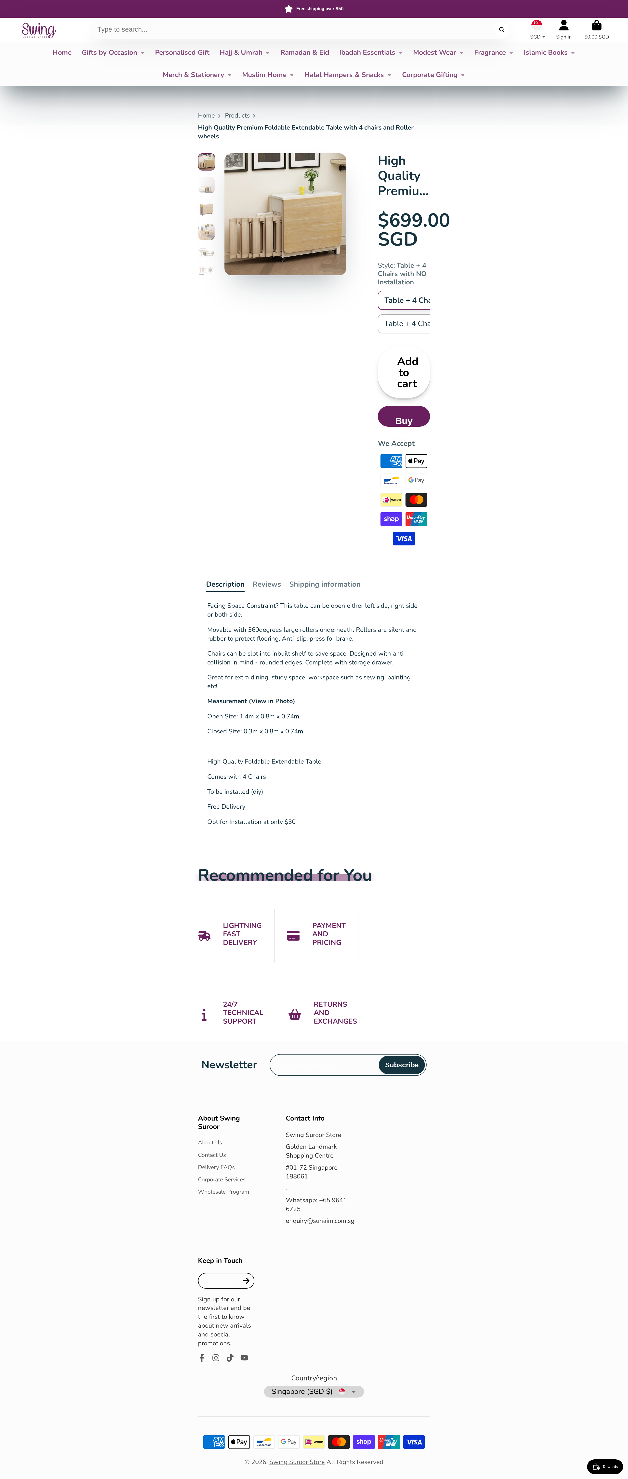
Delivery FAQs (216, 1167)
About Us (210, 1142)
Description (225, 584)
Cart (596, 29)
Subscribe (402, 1065)
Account (564, 29)
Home (62, 52)
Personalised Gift (182, 52)
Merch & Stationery (193, 74)
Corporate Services (222, 1179)
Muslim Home (264, 74)
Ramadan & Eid (304, 52)
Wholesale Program (223, 1192)
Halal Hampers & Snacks (344, 74)
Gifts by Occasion (109, 52)
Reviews (267, 584)
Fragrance (490, 52)
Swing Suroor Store (297, 1462)
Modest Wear (434, 52)
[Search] (501, 29)
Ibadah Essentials (367, 52)
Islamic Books (546, 52)
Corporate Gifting (430, 74)
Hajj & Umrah (241, 52)
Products (237, 115)
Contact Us (212, 1155)
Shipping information (325, 584)
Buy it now (404, 421)
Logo (38, 30)
